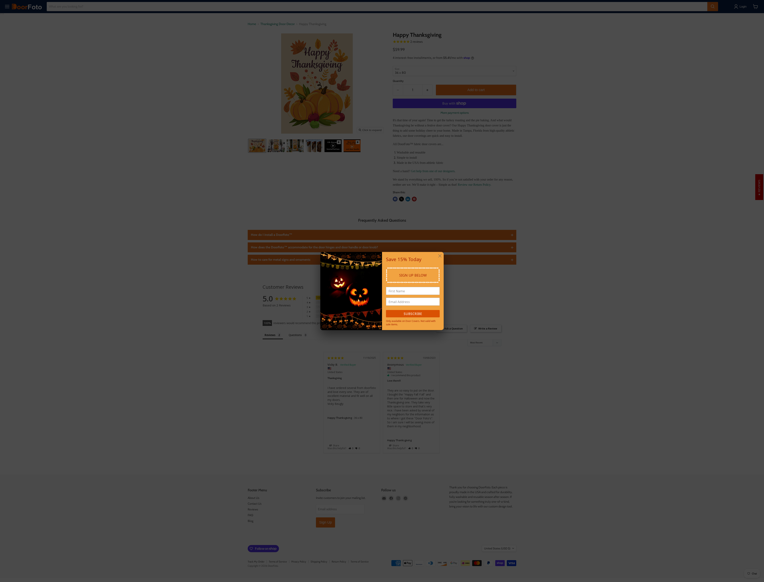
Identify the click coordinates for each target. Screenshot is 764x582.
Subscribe (413, 314)
